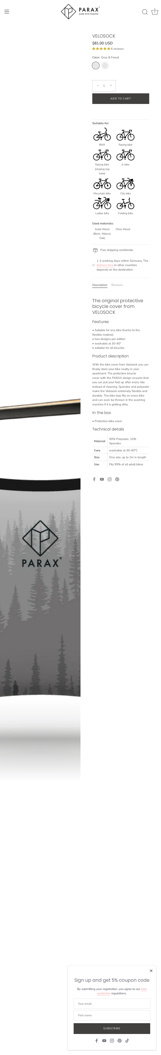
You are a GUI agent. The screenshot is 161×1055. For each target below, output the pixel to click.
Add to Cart (120, 98)
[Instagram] (110, 479)
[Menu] (7, 11)
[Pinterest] (117, 479)
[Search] (145, 12)
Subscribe (111, 1028)
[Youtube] (102, 479)
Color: (105, 57)
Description (99, 285)
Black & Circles (105, 65)
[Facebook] (94, 479)
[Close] (151, 970)
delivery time (105, 265)
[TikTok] (127, 1040)
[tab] (101, 285)
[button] (101, 49)
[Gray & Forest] (95, 65)
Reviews (117, 285)
